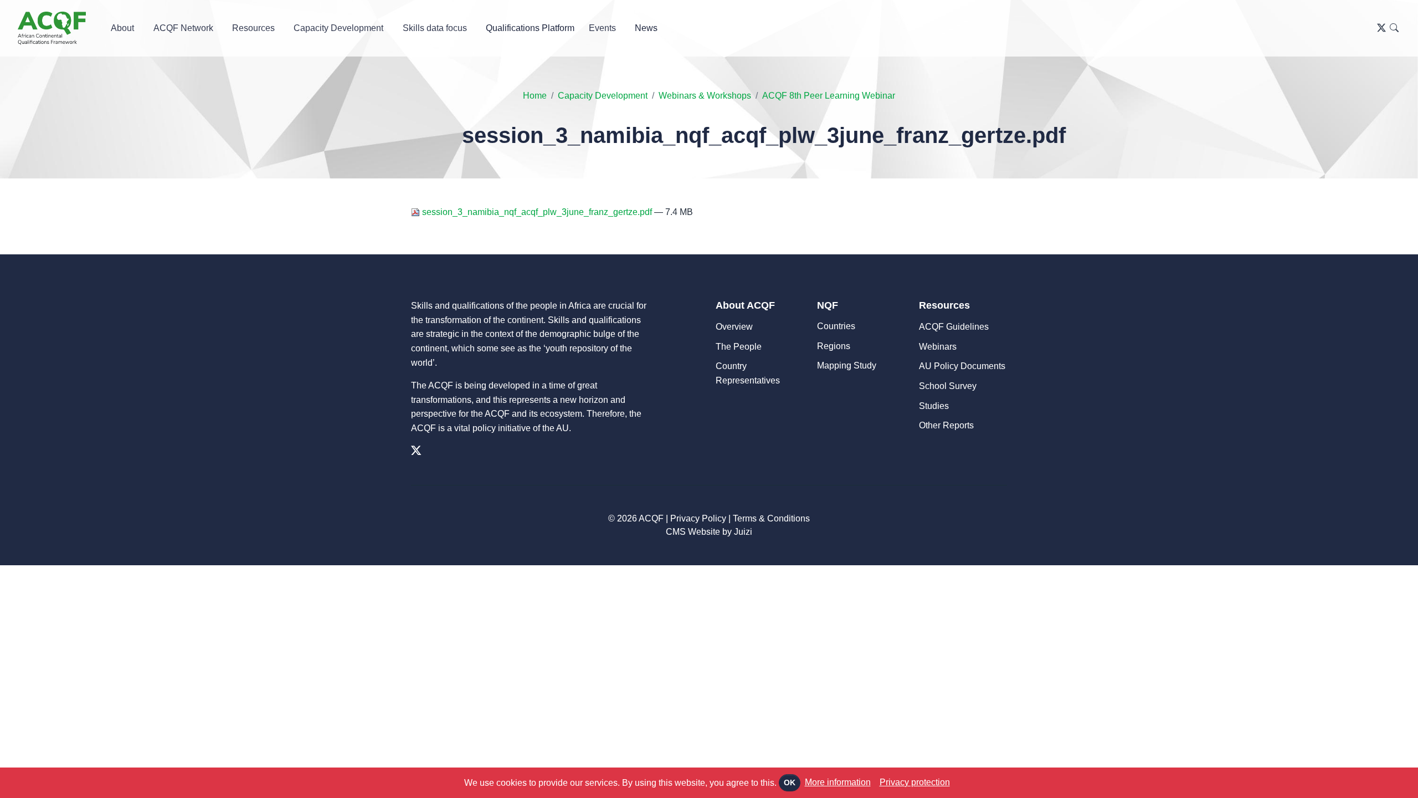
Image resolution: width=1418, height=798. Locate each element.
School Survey (948, 386)
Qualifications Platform (530, 28)
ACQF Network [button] (183, 28)
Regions (833, 346)
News (646, 28)
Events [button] (602, 28)
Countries (836, 326)
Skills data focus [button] (435, 28)
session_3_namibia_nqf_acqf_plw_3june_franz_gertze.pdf (537, 212)
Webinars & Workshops (705, 95)
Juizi (743, 531)
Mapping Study (846, 365)
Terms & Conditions (771, 518)
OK (789, 782)
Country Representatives (748, 373)
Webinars (938, 346)
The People (739, 346)
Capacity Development (603, 95)
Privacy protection (915, 782)
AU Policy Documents (962, 366)
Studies (934, 406)
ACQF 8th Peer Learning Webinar (828, 95)
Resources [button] (253, 28)
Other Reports (946, 425)
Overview (734, 326)
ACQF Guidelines (954, 326)
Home (535, 95)
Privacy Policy (698, 518)
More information (838, 782)
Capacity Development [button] (338, 28)
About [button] (122, 28)
